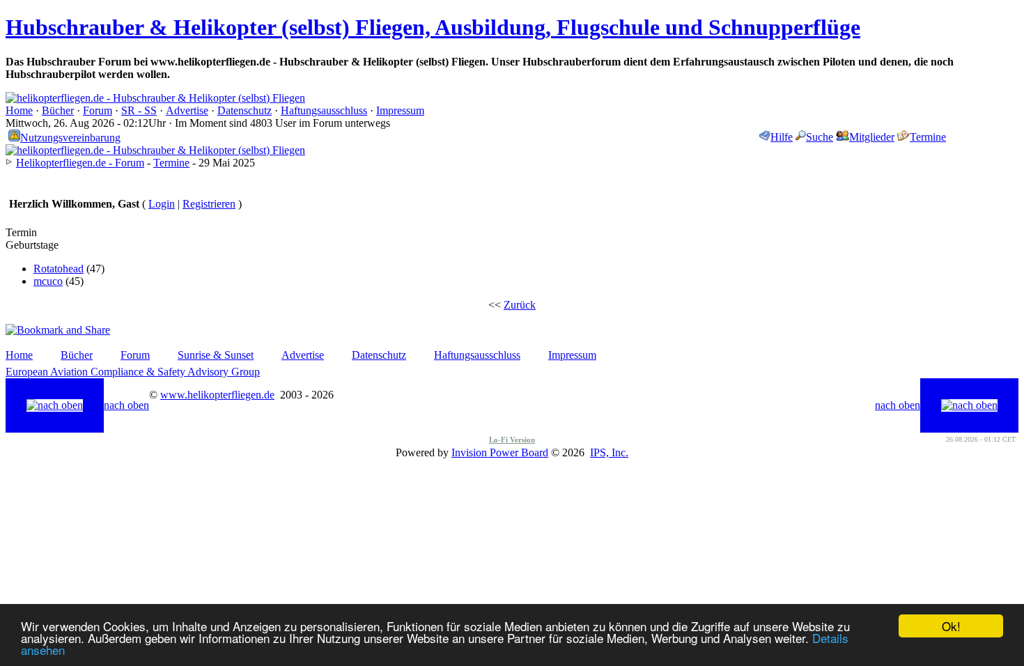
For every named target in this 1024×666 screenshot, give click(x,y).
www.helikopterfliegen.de (217, 395)
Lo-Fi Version (512, 439)
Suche (819, 137)
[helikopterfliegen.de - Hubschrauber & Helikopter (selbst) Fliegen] (155, 98)
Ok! (951, 626)
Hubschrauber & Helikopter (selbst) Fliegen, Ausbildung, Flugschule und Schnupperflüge (433, 27)
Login (161, 204)
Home (19, 110)
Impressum (400, 110)
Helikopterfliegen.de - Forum (80, 163)
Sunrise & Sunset (216, 355)
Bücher (58, 110)
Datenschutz (244, 110)
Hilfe (781, 137)
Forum (97, 110)
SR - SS (139, 110)
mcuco (48, 281)
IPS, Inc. (609, 452)
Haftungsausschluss (324, 110)
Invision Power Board (499, 452)
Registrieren (209, 204)
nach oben (126, 405)
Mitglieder (871, 137)
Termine (928, 137)
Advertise (187, 110)
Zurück (520, 305)
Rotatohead (58, 268)
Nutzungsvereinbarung (70, 138)
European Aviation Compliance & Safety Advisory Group (133, 372)
